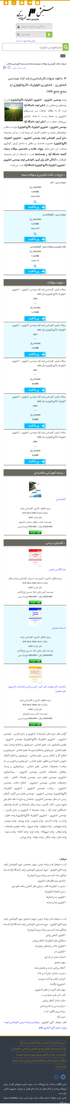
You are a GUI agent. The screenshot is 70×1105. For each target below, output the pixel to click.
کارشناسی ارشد (43, 1043)
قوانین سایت (61, 1067)
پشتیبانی (33, 1061)
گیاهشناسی (61, 499)
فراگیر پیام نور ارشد (58, 1049)
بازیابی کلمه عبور (29, 40)
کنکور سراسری (42, 1055)
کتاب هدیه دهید (19, 68)
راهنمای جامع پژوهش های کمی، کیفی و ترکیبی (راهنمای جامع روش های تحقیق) (37, 689)
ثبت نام (19, 40)
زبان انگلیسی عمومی (57, 569)
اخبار (15, 1061)
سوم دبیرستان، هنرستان (26, 1055)
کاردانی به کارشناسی (20, 1049)
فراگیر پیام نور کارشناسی (39, 1049)
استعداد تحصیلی (59, 628)
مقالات (41, 1061)
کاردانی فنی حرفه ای (57, 1055)
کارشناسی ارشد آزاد (28, 1043)
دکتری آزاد (54, 1043)
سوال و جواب (23, 1061)
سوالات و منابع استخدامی (55, 1061)
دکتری (63, 1043)
